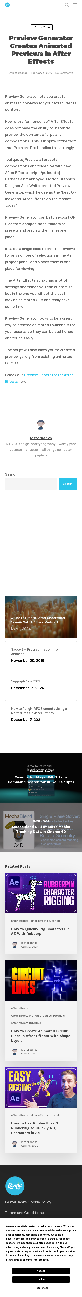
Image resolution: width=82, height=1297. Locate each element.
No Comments (64, 73)
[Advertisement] (41, 543)
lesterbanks (20, 73)
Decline (41, 1279)
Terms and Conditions (24, 1212)
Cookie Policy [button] (21, 1255)
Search (11, 474)
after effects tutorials (45, 921)
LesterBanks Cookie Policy (28, 1202)
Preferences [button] (40, 1259)
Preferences (41, 1288)
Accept (41, 1271)
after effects (42, 27)
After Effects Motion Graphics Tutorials (38, 1015)
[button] (75, 5)
